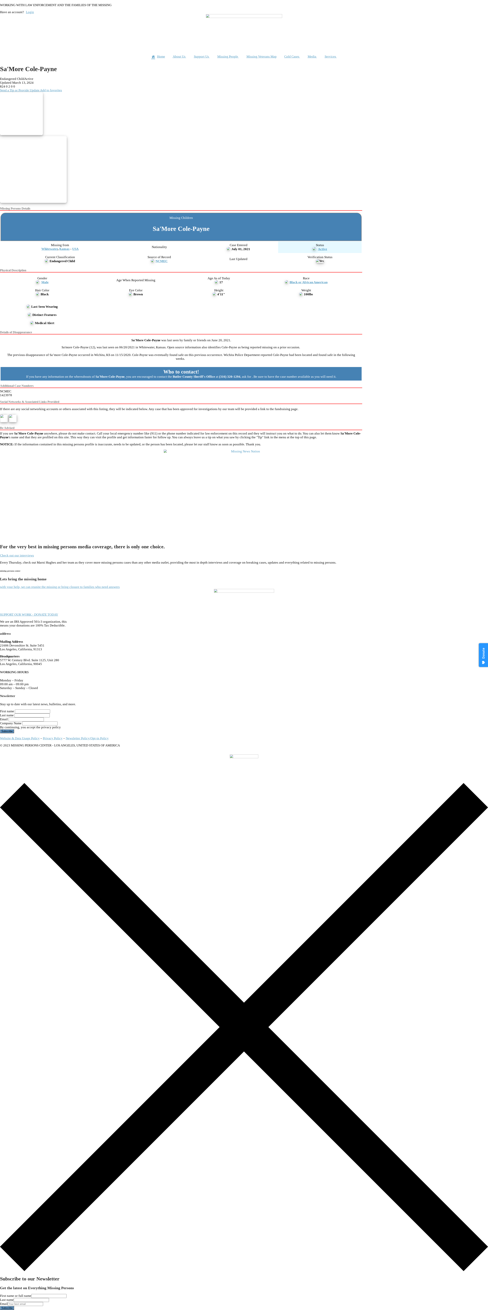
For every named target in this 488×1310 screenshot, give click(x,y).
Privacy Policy (53, 738)
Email (4, 719)
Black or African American (308, 282)
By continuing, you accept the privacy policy (30, 727)
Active (322, 249)
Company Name (11, 723)
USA (75, 249)
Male (45, 282)
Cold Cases (291, 56)
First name (7, 711)
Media (312, 56)
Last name (7, 715)
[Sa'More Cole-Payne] (30, 114)
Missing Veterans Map (261, 56)
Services (330, 56)
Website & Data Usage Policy (20, 738)
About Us (179, 56)
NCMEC (162, 261)
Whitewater (49, 249)
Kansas (64, 249)
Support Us (201, 56)
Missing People (227, 56)
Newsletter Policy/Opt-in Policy (87, 738)
